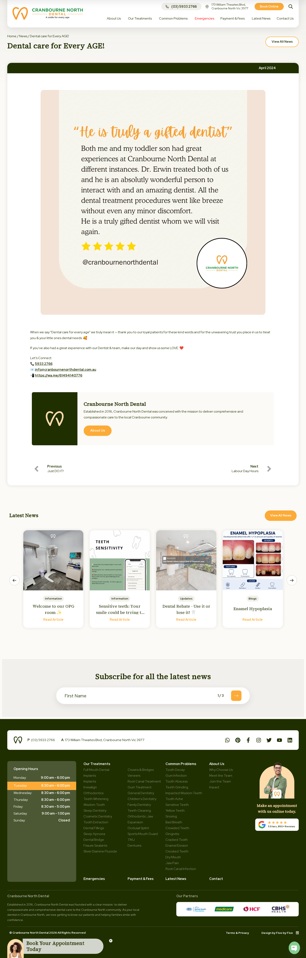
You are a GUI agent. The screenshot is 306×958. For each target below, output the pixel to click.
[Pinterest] (237, 740)
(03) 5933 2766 (184, 6)
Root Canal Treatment (144, 781)
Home (11, 36)
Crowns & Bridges (141, 770)
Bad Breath (173, 822)
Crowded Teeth (177, 828)
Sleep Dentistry (94, 810)
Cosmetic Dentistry (97, 816)
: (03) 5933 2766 (41, 740)
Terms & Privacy (237, 933)
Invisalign (90, 787)
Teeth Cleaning (139, 810)
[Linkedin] (289, 740)
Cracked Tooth (176, 839)
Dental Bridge (93, 839)
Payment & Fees (141, 879)
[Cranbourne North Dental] (47, 18)
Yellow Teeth (175, 810)
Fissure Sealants (95, 845)
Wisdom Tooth (94, 804)
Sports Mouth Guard (143, 834)
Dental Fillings (93, 828)
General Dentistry (141, 793)
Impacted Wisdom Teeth (183, 793)
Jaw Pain (172, 863)
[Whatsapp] (227, 740)
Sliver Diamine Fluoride (100, 851)
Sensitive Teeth (177, 804)
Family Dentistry (139, 804)
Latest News (175, 879)
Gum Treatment (140, 787)
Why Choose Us (221, 770)
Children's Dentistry (142, 799)
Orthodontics (93, 793)
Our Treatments (96, 764)
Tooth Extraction (95, 822)
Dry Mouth (173, 857)
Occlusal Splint (138, 828)
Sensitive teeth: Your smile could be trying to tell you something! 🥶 (120, 612)
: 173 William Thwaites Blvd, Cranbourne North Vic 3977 (102, 740)
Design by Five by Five (277, 933)
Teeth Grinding (176, 787)
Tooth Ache (174, 799)
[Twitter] (269, 740)
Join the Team (220, 781)
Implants (89, 781)
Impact (214, 787)
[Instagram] (258, 740)
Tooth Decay (175, 770)
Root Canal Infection (180, 869)
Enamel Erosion (176, 845)
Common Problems (180, 764)
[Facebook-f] (248, 740)
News (23, 36)
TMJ (131, 839)
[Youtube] (279, 740)
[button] (14, 580)
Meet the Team (220, 775)
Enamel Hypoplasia (252, 609)
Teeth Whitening (95, 799)
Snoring (171, 816)
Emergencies (94, 879)
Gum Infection (176, 775)
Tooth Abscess (176, 781)
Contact (216, 879)
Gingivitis (172, 834)
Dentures (134, 845)
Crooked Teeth (176, 851)
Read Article (53, 619)
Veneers (134, 775)
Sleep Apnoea (94, 834)
